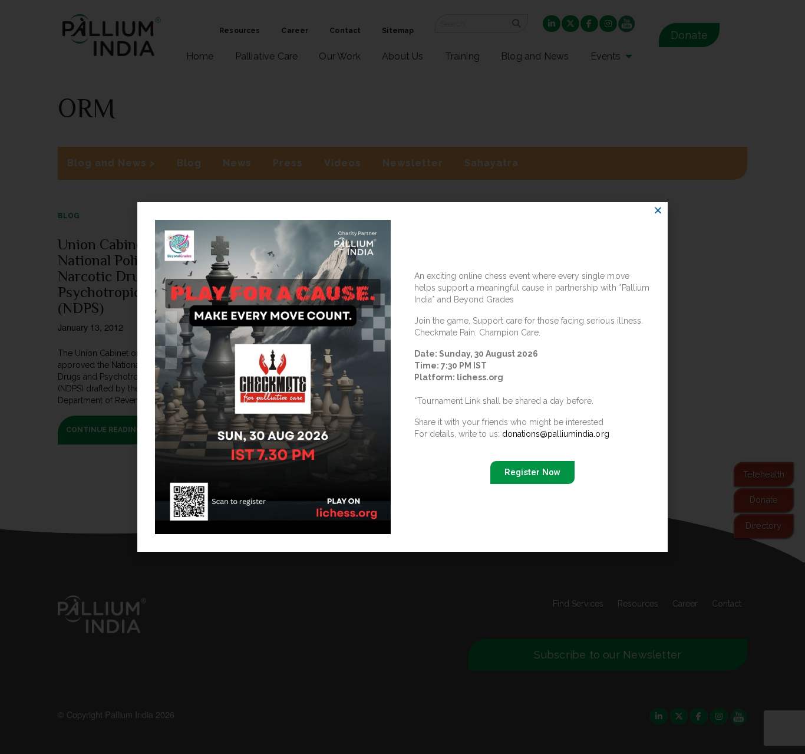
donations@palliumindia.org (555, 434)
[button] (658, 210)
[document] (402, 377)
